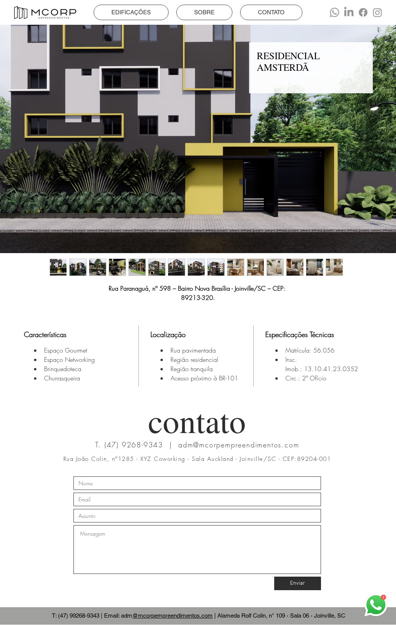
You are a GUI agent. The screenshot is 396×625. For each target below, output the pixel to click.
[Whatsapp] (334, 12)
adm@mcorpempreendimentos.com (238, 444)
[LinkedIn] (349, 12)
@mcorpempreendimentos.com (172, 615)
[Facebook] (363, 12)
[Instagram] (377, 12)
